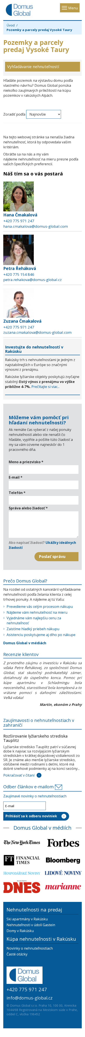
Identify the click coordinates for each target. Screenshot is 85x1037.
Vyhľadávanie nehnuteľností (33, 66)
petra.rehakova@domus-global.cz (32, 279)
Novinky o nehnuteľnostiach (30, 948)
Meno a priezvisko (26, 462)
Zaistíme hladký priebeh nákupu (33, 628)
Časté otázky (17, 954)
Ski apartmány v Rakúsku (27, 919)
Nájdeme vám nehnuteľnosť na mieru (37, 612)
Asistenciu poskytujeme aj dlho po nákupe (41, 634)
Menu (73, 8)
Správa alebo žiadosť (28, 508)
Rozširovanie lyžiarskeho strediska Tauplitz (35, 738)
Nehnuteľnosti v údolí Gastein (31, 925)
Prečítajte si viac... (45, 386)
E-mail (15, 477)
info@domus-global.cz (30, 998)
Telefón (17, 492)
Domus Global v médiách (24, 643)
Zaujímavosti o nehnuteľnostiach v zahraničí (38, 722)
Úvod (11, 25)
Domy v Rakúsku (20, 930)
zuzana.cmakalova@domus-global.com (37, 332)
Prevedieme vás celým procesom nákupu (40, 606)
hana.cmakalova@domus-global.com (35, 226)
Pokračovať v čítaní (18, 775)
